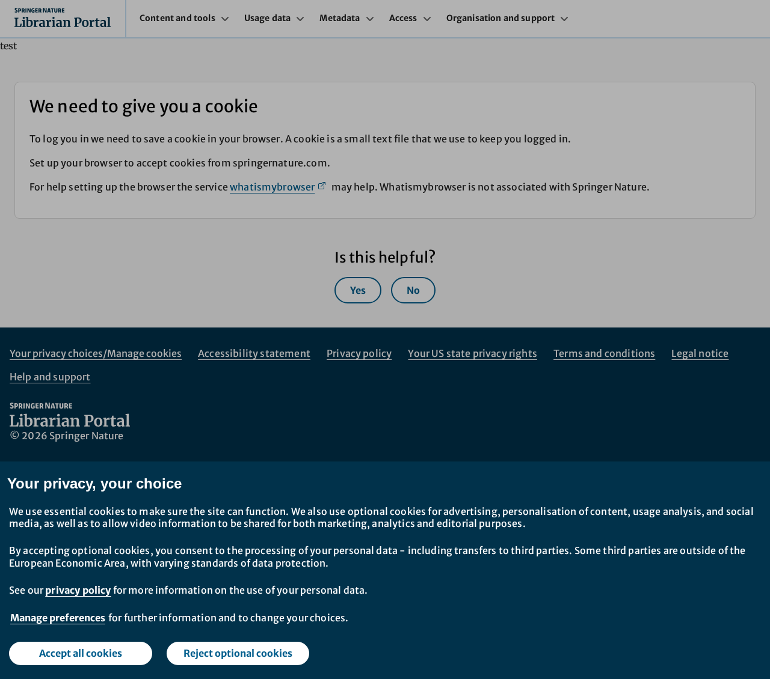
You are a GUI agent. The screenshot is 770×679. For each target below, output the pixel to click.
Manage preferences (57, 618)
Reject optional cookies (237, 653)
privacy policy (78, 590)
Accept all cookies (80, 653)
